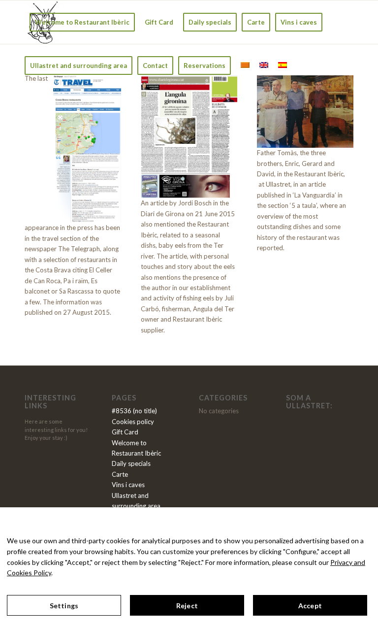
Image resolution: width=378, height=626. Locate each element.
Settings (64, 605)
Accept (310, 605)
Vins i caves (128, 485)
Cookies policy (133, 422)
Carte (120, 474)
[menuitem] (82, 22)
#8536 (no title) (134, 411)
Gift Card (125, 432)
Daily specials (131, 463)
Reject (187, 605)
